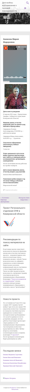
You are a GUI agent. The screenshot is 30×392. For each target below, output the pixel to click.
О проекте (14, 335)
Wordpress (13, 387)
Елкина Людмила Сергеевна (12, 354)
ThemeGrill (15, 389)
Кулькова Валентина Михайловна (14, 363)
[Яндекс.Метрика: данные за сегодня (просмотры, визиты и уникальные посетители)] (9, 378)
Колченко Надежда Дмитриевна (5, 200)
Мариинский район (11, 190)
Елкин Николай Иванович (12, 357)
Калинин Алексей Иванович (12, 360)
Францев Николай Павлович (12, 366)
